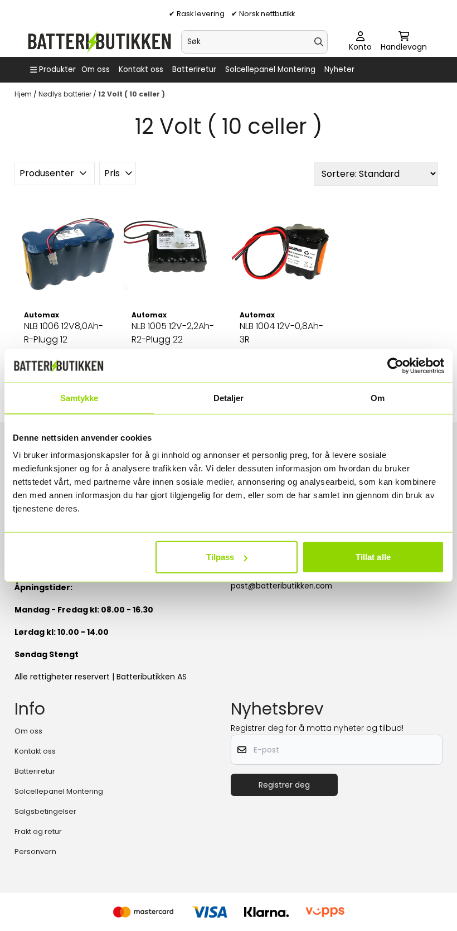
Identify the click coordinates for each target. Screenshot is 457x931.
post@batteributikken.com (281, 586)
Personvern (35, 851)
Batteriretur (194, 69)
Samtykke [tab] (79, 397)
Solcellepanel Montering (270, 69)
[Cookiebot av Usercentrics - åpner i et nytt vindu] (395, 365)
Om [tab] (378, 397)
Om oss (95, 69)
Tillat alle (373, 557)
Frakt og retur (38, 831)
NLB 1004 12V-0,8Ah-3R (281, 333)
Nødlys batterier (65, 94)
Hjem (23, 94)
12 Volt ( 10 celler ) (131, 94)
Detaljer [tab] (228, 397)
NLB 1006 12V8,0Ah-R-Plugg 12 (63, 333)
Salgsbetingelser (45, 811)
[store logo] (99, 42)
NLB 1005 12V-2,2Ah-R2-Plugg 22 (173, 333)
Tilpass (220, 557)
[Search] (318, 42)
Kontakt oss (141, 69)
